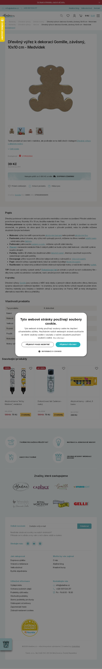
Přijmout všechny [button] (68, 344)
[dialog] (51, 334)
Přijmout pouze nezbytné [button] (38, 344)
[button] (50, 351)
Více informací (58, 338)
